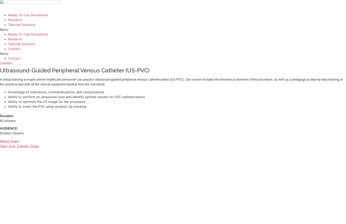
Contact (14, 49)
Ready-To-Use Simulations (28, 15)
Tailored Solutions (21, 25)
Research (15, 20)
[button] (173, 29)
